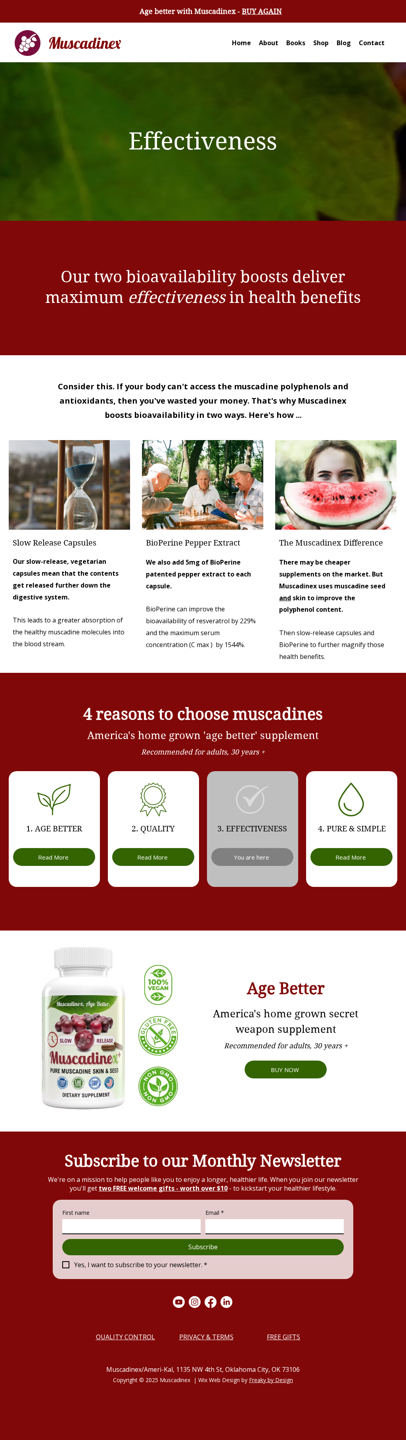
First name (76, 1212)
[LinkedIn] (226, 1302)
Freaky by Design (271, 1380)
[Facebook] (210, 1302)
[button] (295, 43)
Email (214, 1212)
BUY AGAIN (262, 11)
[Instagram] (195, 1302)
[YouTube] (179, 1302)
